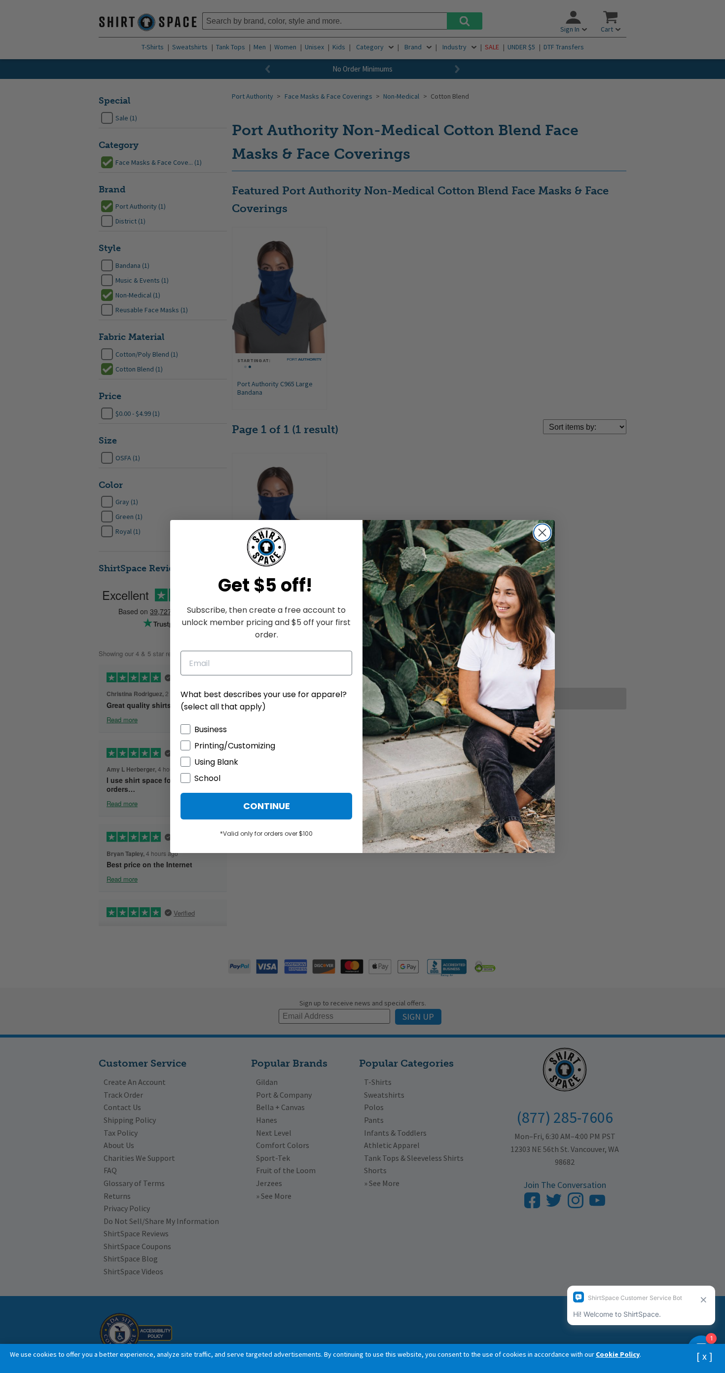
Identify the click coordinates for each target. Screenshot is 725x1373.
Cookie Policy (618, 1354)
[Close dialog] (542, 532)
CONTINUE (266, 806)
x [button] (704, 1356)
